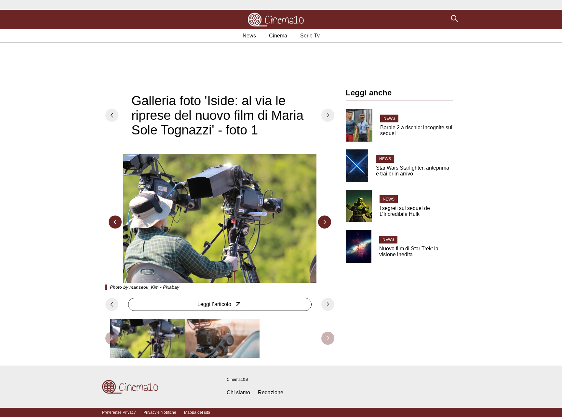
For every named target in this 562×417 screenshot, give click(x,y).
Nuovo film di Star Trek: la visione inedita (408, 251)
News (389, 118)
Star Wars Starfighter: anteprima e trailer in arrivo (412, 170)
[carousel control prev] (111, 115)
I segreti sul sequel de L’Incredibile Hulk (405, 211)
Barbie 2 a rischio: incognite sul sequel (416, 130)
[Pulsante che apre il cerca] (454, 22)
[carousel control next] (327, 115)
